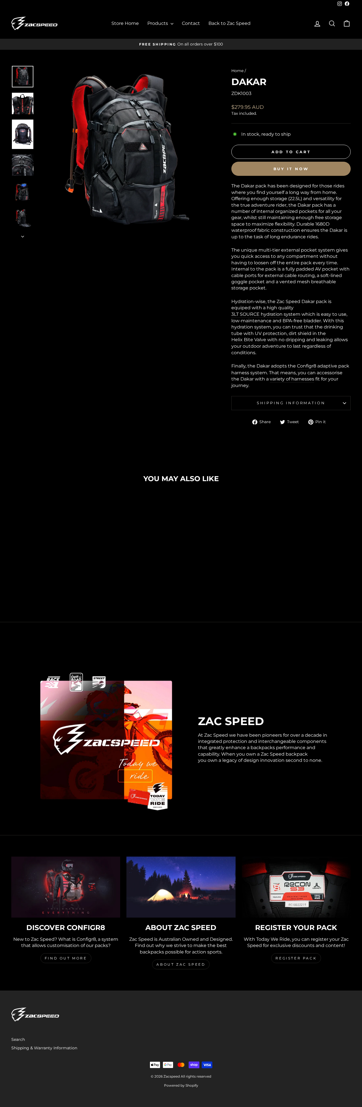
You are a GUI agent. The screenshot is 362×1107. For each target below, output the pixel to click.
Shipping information (291, 403)
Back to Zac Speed (229, 23)
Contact (191, 23)
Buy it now (291, 169)
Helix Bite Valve (248, 339)
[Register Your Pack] (296, 887)
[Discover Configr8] (65, 887)
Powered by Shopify (181, 1085)
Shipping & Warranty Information (44, 1048)
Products (158, 23)
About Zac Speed (180, 964)
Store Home (125, 23)
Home (237, 70)
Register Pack (296, 958)
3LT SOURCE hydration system (265, 314)
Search (18, 1039)
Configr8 (306, 366)
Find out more (66, 958)
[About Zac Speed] (180, 887)
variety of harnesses (292, 379)
